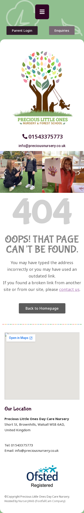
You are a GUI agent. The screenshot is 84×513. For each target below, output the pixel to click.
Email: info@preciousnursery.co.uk (31, 450)
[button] (42, 11)
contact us (69, 289)
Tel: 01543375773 (18, 445)
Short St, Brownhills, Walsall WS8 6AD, (34, 424)
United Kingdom (17, 430)
